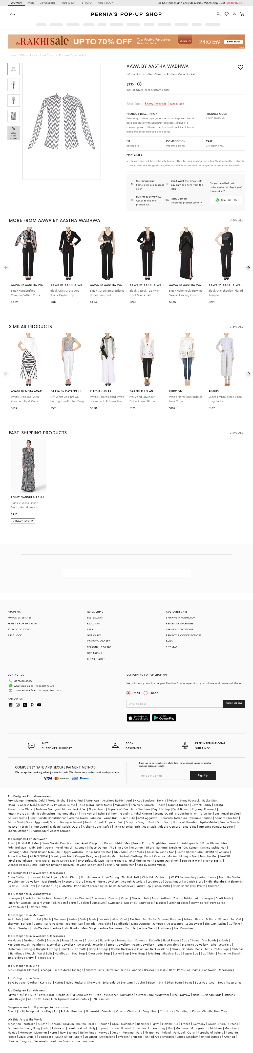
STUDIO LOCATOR (18, 629)
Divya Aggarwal (37, 822)
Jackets (84, 902)
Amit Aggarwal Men (69, 851)
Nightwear (146, 902)
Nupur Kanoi (97, 809)
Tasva (12, 843)
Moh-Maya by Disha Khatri (60, 877)
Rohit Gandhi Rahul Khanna (48, 817)
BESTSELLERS (95, 617)
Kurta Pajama (53, 923)
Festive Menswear (111, 928)
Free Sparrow (181, 994)
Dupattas (130, 902)
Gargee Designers (87, 856)
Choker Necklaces (123, 949)
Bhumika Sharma (201, 817)
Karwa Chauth (202, 1011)
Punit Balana (181, 809)
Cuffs (40, 940)
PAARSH (225, 856)
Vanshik (174, 843)
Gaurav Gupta (17, 817)
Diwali (12, 1011)
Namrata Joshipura (174, 817)
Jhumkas (67, 949)
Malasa (55, 826)
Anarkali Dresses (143, 969)
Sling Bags (78, 953)
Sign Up (203, 775)
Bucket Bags (121, 953)
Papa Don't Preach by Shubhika (129, 809)
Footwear (164, 928)
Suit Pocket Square (155, 919)
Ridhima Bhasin (68, 813)
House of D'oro (73, 881)
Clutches (237, 949)
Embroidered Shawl (21, 957)
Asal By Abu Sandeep (140, 800)
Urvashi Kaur (39, 830)
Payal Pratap (161, 809)
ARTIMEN (211, 851)
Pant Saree (217, 902)
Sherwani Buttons (19, 923)
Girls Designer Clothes (22, 969)
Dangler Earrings (47, 949)
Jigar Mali (149, 826)
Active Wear (147, 928)
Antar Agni (93, 800)
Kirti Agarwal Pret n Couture (70, 999)
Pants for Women (19, 902)
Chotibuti (62, 994)
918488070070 (236, 2)
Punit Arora (42, 860)
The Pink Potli (131, 877)
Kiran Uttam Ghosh (21, 809)
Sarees (58, 898)
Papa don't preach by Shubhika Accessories (103, 885)
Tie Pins (135, 919)
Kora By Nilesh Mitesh (151, 864)
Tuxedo (91, 923)
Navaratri (92, 1011)
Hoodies (175, 919)
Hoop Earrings (98, 949)
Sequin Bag (190, 953)
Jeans (38, 923)
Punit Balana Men (42, 851)
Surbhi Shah (15, 822)
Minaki (90, 881)
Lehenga (45, 969)
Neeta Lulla (128, 817)
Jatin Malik (136, 851)
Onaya (161, 804)
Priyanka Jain (114, 822)
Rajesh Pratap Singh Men (149, 843)
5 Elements (235, 881)
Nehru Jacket (32, 919)
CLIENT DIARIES (96, 658)
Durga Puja (150, 1011)
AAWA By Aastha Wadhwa (157, 65)
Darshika (175, 847)
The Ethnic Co (118, 847)
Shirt (161, 982)
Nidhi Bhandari (216, 881)
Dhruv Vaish (50, 843)
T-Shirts (211, 919)
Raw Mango (16, 800)
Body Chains (190, 940)
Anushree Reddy (113, 800)
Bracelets (53, 940)
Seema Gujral (163, 813)
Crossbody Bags (99, 953)
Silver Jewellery (221, 944)
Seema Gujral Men (167, 860)
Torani (24, 826)
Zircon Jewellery (119, 944)
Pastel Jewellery (143, 944)
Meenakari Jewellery (61, 944)
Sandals (187, 949)
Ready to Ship (17, 906)
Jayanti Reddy (201, 804)
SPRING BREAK (212, 860)
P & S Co (31, 994)
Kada (165, 949)
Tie (176, 928)
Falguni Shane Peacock (184, 800)
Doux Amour (173, 881)
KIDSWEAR (69, 2)
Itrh (137, 826)
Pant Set (131, 928)
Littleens (229, 994)
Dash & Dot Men (28, 843)
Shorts (198, 919)
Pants (92, 919)
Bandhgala (121, 923)
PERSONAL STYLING (99, 647)
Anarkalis (29, 898)
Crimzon (213, 885)
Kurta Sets (44, 898)
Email (136, 692)
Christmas (167, 1011)
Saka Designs (16, 999)
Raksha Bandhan (72, 1011)
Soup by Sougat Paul (140, 822)
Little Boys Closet (106, 994)
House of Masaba (185, 822)
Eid (56, 1011)
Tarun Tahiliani (209, 813)
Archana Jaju (92, 826)
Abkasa (224, 851)
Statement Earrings (21, 949)
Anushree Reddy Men (160, 851)
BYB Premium (100, 999)
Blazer (152, 982)
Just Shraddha (51, 881)
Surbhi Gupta (71, 826)
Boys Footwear (205, 982)
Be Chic (13, 885)
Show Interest (155, 103)
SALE (90, 629)
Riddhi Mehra (46, 813)
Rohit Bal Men (17, 847)
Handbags (17, 953)
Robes (188, 919)
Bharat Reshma (156, 847)
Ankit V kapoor (91, 843)
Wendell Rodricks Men (22, 864)
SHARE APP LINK (234, 703)
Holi (21, 1011)
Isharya (35, 877)
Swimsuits (115, 902)
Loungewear (194, 923)
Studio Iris (189, 826)
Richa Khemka (123, 826)
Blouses (161, 902)
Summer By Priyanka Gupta (56, 804)
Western (23, 928)
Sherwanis (99, 898)
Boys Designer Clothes (23, 982)
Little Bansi (46, 994)
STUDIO (87, 2)
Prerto (201, 885)
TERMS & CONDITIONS (179, 629)
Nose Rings (107, 940)
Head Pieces (171, 940)
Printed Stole (45, 957)
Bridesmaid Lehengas (198, 898)
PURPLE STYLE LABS (20, 617)
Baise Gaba (86, 804)
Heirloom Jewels (19, 944)
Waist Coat (119, 919)
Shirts (47, 919)
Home (12, 55)
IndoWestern (40, 928)
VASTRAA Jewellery (184, 877)
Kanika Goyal (93, 822)
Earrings (29, 940)
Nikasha (95, 817)
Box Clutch (208, 953)
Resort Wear (41, 902)
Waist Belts (44, 953)
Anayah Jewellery (133, 881)
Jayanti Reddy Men (89, 864)
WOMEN (16, 2)
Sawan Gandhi (230, 822)
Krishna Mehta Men (213, 847)
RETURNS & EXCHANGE (179, 623)
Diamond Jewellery (195, 944)
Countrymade (69, 843)
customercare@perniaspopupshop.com (37, 690)
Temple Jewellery (167, 944)
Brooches (186, 928)
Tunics (177, 898)
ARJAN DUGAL (39, 856)
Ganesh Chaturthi (128, 1011)
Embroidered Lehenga (69, 969)
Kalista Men (109, 856)
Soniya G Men (191, 860)
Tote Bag (154, 953)
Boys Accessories (229, 982)
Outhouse (161, 877)
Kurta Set (112, 969)
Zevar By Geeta (229, 877)
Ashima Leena (78, 817)
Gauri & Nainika (178, 804)
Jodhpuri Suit (74, 923)
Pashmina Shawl (229, 953)
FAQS (169, 641)
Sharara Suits (95, 969)
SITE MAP (171, 647)
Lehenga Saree (179, 902)
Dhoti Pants (223, 898)
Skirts (72, 902)
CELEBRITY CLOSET (98, 641)
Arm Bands (209, 940)
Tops (155, 898)
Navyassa (126, 994)
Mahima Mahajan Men (182, 856)
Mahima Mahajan (48, 809)
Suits (83, 919)
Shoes (176, 949)
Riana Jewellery (108, 881)
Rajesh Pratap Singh (21, 813)
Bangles (77, 940)
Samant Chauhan (226, 817)
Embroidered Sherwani (118, 982)
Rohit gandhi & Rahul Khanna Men (204, 843)
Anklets (224, 940)
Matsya (13, 826)
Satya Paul (76, 800)
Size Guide (177, 103)
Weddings (183, 1011)
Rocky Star (209, 800)
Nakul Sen (79, 809)
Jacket (140, 982)
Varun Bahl (111, 817)
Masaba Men (208, 856)
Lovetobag (155, 881)
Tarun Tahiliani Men (98, 851)
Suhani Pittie (162, 885)
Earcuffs (154, 940)
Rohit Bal (104, 813)
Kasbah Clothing (131, 856)
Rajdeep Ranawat (204, 809)
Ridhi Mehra (104, 804)
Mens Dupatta (140, 923)
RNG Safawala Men (91, 860)
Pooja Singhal (57, 800)
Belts (198, 949)
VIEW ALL (236, 220)
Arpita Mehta (208, 822)
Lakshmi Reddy (82, 994)
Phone (153, 692)
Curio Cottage (17, 877)
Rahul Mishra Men (63, 860)
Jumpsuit (158, 923)
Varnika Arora (90, 877)
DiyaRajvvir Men (62, 856)
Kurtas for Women (77, 898)
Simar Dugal (39, 826)
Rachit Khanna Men (190, 851)
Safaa (107, 826)
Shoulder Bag (171, 953)
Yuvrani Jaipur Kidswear (152, 994)
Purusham (137, 847)
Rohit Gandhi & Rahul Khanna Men (129, 860)
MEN (31, 2)
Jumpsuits (99, 902)
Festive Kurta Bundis (65, 928)
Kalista (218, 804)
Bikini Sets (59, 902)
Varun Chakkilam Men (119, 864)
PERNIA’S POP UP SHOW (22, 623)
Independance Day (38, 1011)
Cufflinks (235, 923)
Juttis (208, 949)
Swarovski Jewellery (91, 944)
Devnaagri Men (18, 851)
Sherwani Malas (215, 923)
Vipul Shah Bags (49, 885)
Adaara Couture (169, 826)
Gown (125, 898)
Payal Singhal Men (20, 860)
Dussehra (108, 1011)
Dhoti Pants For (179, 969)
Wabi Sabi (35, 847)
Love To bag (110, 877)
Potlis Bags (221, 949)
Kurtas (73, 919)
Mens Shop (89, 928)
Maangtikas (125, 940)
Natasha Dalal (35, 800)
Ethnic (12, 928)
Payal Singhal (230, 813)
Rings (65, 940)
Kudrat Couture (154, 856)
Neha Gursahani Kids (207, 994)
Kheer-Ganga (97, 847)
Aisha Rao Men (17, 856)
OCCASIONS (94, 653)
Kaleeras (141, 940)
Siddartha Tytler (186, 813)
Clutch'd (147, 877)
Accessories (175, 923)
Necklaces (14, 940)
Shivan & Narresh (142, 804)
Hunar (212, 877)
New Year (220, 1011)
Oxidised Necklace (149, 949)
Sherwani (60, 919)
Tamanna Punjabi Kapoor (216, 826)
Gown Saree (199, 902)
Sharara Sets (140, 898)
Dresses (113, 898)
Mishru (66, 809)
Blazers (223, 919)
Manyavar (121, 804)
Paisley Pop (143, 885)
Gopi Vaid (164, 822)
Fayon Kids (15, 994)
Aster (202, 877)
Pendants (38, 944)
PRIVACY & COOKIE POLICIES (183, 635)
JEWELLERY (48, 2)
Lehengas (14, 898)
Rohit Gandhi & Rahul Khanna (132, 813)
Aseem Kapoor (60, 830)
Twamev (80, 847)
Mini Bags (138, 953)
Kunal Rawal (64, 847)
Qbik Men (120, 851)
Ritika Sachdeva (184, 885)
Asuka (49, 847)
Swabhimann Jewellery (23, 881)
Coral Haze (28, 885)
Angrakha (104, 923)
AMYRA (67, 885)
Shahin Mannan (18, 830)
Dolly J (161, 800)
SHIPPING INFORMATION (180, 617)
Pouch (30, 953)
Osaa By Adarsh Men (22, 804)
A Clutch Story (193, 881)
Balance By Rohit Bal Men (57, 864)
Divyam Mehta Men (117, 843)
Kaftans (166, 898)
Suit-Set (236, 919)
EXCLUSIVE (93, 623)
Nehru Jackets (75, 982)
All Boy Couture (38, 999)
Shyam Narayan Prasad (66, 822)
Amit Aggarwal (148, 817)
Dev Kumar (191, 847)
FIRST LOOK (105, 2)
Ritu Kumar (88, 813)
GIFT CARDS (94, 635)
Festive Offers (38, 906)
